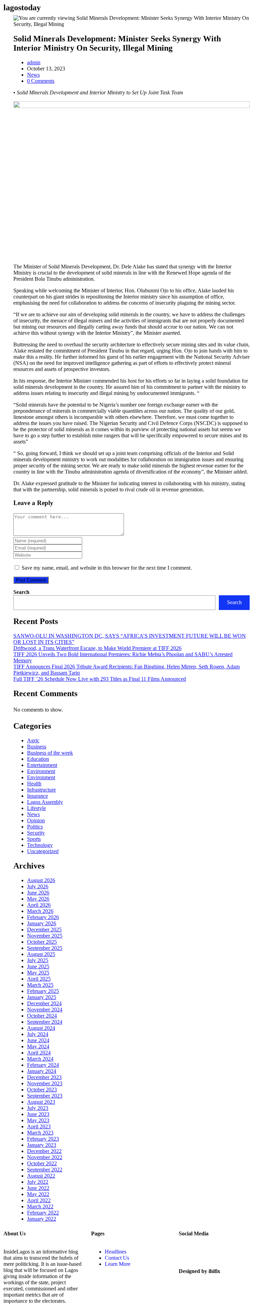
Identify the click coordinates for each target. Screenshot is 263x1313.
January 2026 (41, 923)
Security (36, 833)
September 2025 (44, 948)
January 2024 (41, 1071)
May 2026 (38, 899)
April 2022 (39, 1200)
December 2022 (44, 1151)
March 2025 (40, 985)
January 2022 (41, 1219)
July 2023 (37, 1108)
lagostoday (22, 7)
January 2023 (41, 1145)
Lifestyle (36, 808)
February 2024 (43, 1065)
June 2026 (38, 893)
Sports (34, 839)
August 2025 (41, 954)
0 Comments (40, 81)
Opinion (36, 820)
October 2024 (42, 1016)
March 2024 (40, 1059)
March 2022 (40, 1206)
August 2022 (41, 1176)
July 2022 (37, 1182)
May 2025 (38, 973)
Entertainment (42, 765)
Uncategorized (43, 851)
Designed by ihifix (199, 1271)
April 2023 (39, 1126)
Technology (40, 845)
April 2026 (39, 905)
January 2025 (41, 997)
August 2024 (41, 1028)
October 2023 (42, 1089)
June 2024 (38, 1040)
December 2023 (44, 1077)
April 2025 (39, 979)
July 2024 (37, 1034)
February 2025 (43, 991)
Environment (41, 771)
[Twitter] (187, 1251)
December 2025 (44, 929)
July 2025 (37, 960)
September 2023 (44, 1096)
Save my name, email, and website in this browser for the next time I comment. (107, 568)
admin (33, 62)
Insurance (37, 796)
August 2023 (41, 1102)
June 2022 (38, 1188)
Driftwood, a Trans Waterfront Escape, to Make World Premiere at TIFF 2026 (97, 648)
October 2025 (42, 942)
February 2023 (43, 1139)
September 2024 (44, 1022)
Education (38, 759)
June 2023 (38, 1114)
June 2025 (38, 966)
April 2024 (39, 1053)
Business (36, 747)
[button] (98, 7)
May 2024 (38, 1046)
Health (34, 783)
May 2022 (38, 1194)
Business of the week (50, 753)
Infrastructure (41, 790)
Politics (35, 827)
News (33, 75)
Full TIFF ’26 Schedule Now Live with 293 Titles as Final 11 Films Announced (99, 679)
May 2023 (38, 1120)
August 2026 (41, 880)
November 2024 (44, 1009)
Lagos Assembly (45, 802)
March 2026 (40, 911)
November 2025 (44, 936)
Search (21, 592)
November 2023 (44, 1083)
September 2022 (44, 1169)
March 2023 (40, 1133)
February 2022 (43, 1213)
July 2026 (37, 886)
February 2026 (43, 917)
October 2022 (42, 1163)
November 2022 (44, 1157)
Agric (33, 740)
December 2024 (44, 1003)
